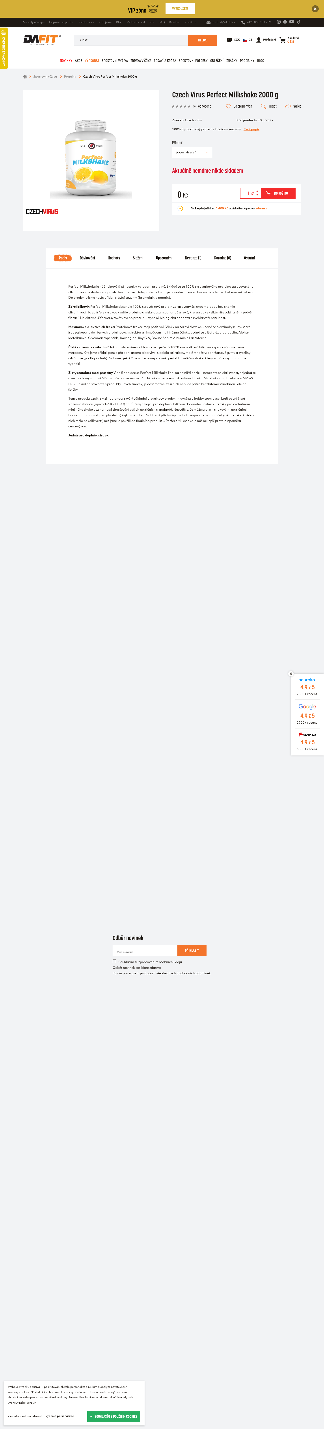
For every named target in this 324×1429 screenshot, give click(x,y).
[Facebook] (285, 22)
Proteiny (70, 76)
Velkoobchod (136, 22)
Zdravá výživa (140, 60)
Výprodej (92, 60)
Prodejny (247, 60)
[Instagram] (279, 22)
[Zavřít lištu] (291, 673)
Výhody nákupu (34, 22)
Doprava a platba (61, 22)
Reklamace (86, 22)
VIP (152, 22)
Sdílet (297, 106)
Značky (231, 60)
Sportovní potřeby (193, 60)
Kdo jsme (105, 22)
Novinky (66, 60)
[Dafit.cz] (42, 40)
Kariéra (190, 22)
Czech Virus (193, 120)
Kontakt (174, 22)
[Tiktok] (298, 21)
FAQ (162, 22)
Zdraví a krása (165, 60)
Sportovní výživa (115, 60)
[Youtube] (291, 21)
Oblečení (217, 60)
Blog (119, 22)
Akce (78, 60)
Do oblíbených (243, 106)
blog (260, 60)
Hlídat (273, 106)
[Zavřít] (315, 8)
